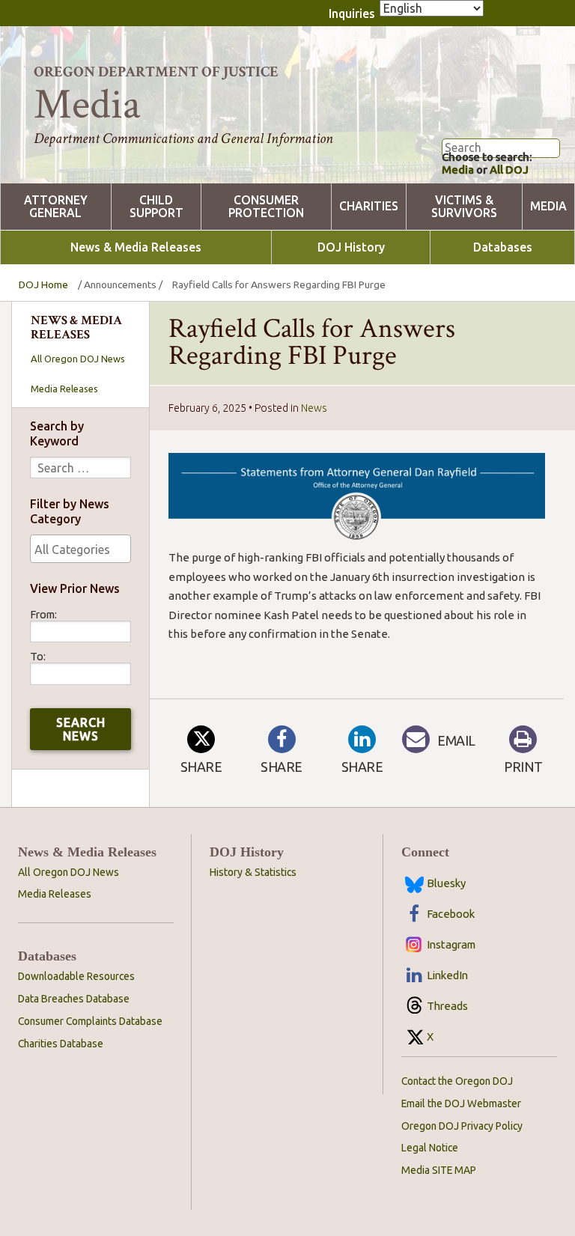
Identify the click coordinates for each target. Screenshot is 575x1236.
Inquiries (352, 13)
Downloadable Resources (76, 976)
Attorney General (56, 206)
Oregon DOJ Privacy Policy (462, 1126)
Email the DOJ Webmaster (461, 1103)
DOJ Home (43, 284)
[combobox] (80, 549)
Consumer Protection (266, 206)
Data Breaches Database (74, 999)
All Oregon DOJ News (78, 358)
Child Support (156, 206)
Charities (368, 206)
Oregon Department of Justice (156, 72)
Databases (502, 247)
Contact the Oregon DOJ (457, 1081)
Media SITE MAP (438, 1170)
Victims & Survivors (464, 206)
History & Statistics (253, 872)
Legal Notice (429, 1148)
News (314, 408)
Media (458, 169)
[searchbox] (80, 549)
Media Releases (64, 388)
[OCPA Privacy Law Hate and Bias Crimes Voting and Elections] (80, 549)
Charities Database (60, 1044)
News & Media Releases (135, 247)
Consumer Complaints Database (90, 1021)
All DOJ (509, 169)
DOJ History (351, 247)
